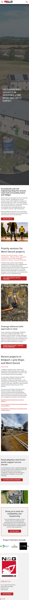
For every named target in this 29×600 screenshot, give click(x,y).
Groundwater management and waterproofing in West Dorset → (14, 409)
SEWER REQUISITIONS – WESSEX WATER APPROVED (13, 346)
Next (28, 546)
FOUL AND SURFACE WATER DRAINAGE (11, 278)
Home (3, 598)
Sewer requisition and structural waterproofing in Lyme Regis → (14, 405)
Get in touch (7, 219)
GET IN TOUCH (7, 594)
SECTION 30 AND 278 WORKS (12, 479)
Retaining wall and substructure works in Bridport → (12, 400)
